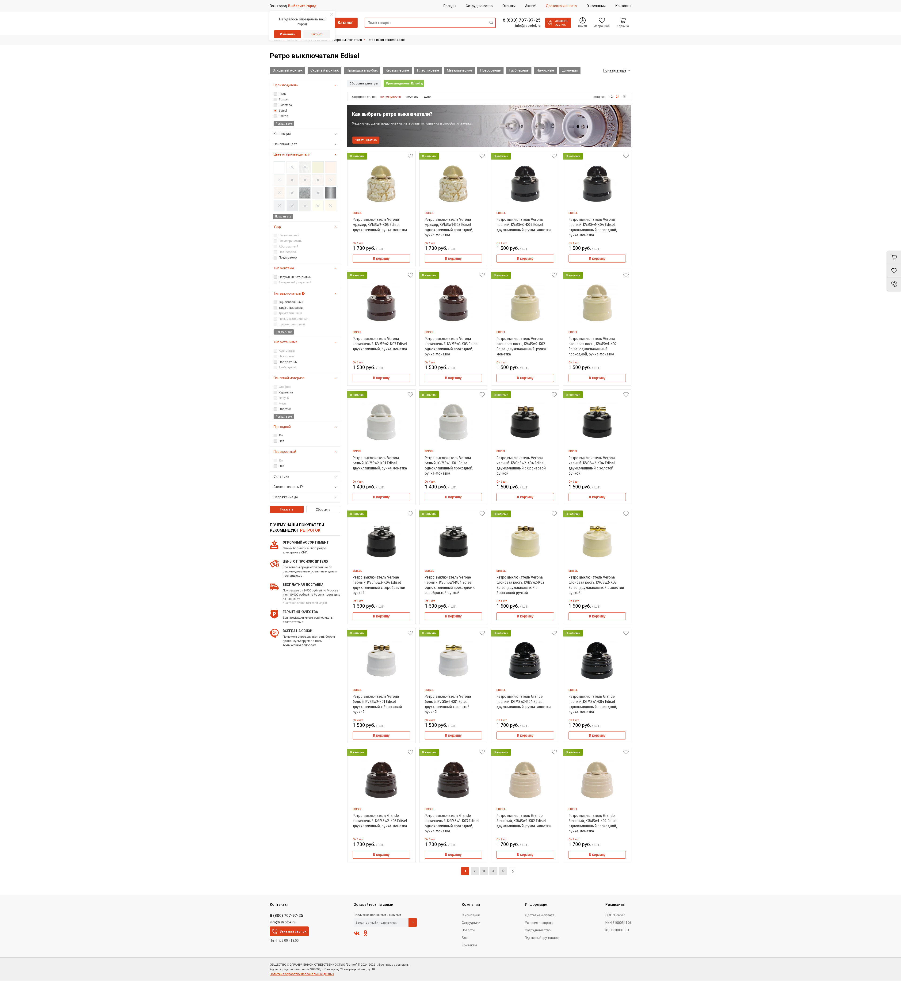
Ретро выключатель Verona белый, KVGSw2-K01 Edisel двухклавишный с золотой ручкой (448, 704)
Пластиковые (428, 70)
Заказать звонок (293, 931)
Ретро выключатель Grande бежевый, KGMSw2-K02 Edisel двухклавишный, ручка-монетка (523, 820)
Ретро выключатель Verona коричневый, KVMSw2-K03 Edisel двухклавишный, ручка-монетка (380, 343)
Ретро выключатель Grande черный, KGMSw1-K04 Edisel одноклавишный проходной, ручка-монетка (593, 704)
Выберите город (302, 6)
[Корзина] (894, 257)
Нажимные (545, 70)
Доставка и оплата (539, 915)
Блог (465, 938)
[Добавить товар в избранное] (410, 156)
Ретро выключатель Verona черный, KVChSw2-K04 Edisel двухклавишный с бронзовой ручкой (521, 465)
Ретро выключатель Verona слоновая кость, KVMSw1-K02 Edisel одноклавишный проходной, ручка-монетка (593, 346)
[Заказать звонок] (894, 284)
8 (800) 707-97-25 (522, 20)
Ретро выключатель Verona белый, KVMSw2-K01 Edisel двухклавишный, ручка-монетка (380, 463)
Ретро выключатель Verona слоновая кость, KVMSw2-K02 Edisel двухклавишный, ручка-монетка (521, 346)
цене (427, 96)
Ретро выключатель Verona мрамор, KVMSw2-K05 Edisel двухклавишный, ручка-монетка (380, 224)
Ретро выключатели (347, 40)
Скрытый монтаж (324, 70)
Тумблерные (519, 70)
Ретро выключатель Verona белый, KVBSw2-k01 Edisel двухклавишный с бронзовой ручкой (377, 704)
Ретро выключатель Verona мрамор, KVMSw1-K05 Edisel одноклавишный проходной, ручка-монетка (449, 227)
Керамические (397, 70)
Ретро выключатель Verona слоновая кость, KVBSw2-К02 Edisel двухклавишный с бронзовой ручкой (520, 585)
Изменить (287, 34)
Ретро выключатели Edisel (386, 40)
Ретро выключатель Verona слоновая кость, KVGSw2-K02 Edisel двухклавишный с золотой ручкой (596, 585)
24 (617, 96)
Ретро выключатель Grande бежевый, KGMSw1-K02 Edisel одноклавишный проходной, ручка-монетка (593, 823)
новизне (412, 96)
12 (611, 96)
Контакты (469, 945)
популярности (390, 96)
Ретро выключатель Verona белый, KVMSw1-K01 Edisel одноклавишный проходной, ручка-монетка (449, 465)
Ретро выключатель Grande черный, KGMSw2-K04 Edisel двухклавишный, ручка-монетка (523, 701)
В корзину (381, 258)
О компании (471, 915)
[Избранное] (894, 271)
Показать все (284, 123)
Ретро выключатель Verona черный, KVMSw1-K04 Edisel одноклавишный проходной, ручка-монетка (593, 227)
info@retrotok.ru (528, 25)
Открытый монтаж (287, 70)
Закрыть (317, 34)
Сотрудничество (538, 930)
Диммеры (570, 70)
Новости (468, 930)
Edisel (357, 213)
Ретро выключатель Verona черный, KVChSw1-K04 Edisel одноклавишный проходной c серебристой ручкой (450, 585)
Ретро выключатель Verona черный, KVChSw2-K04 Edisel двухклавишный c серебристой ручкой (379, 585)
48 (624, 96)
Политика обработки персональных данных (302, 974)
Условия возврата (539, 923)
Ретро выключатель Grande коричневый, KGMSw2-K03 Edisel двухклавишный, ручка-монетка (380, 820)
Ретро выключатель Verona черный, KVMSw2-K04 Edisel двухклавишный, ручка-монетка (523, 224)
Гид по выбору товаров (543, 938)
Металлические (459, 70)
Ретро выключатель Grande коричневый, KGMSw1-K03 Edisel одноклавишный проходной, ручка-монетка (452, 823)
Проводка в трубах (362, 70)
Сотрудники (471, 923)
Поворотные (490, 70)
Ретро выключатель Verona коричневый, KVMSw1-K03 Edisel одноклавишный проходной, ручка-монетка (451, 346)
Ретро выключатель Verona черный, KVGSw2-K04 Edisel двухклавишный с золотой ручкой (592, 465)
